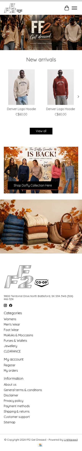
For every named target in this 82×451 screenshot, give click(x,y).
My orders (11, 370)
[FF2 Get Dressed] (13, 8)
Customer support (17, 417)
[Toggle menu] (74, 8)
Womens (10, 319)
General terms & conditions (23, 390)
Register (9, 365)
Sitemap (9, 422)
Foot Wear (11, 330)
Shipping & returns (17, 411)
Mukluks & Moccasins (18, 335)
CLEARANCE (12, 351)
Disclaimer (11, 395)
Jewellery (10, 346)
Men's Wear (12, 324)
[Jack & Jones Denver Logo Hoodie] (21, 87)
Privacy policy (13, 401)
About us (10, 384)
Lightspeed (71, 439)
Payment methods (17, 406)
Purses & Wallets (15, 340)
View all (41, 131)
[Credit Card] (40, 445)
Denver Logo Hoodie (21, 109)
